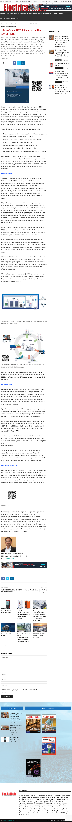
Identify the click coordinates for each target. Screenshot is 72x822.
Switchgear (47, 13)
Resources (9, 13)
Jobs (29, 1)
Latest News (58, 81)
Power (15, 13)
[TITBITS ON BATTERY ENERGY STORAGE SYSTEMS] (40, 627)
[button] (70, 14)
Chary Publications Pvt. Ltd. (9, 820)
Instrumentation (5, 608)
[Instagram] (64, 1)
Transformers (32, 13)
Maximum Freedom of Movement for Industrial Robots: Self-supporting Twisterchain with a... (16, 717)
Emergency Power (6, 631)
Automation (36, 608)
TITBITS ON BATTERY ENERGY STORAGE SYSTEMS (39, 635)
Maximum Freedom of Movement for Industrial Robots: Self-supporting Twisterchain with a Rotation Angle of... (62, 40)
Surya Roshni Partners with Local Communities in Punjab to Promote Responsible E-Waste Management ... (62, 54)
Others (19, 608)
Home (2, 13)
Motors (40, 13)
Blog (17, 1)
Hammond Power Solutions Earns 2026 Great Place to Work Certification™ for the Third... (61, 75)
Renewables (23, 13)
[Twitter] (68, 1)
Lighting (60, 13)
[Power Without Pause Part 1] (8, 627)
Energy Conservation (16, 24)
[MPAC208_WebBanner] (24, 565)
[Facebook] (61, 1)
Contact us (63, 820)
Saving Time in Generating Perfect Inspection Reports (36, 591)
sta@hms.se (10, 558)
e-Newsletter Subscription (45, 1)
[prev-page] (2, 645)
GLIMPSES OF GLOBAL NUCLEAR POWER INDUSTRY (11, 591)
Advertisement (23, 1)
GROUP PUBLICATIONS (48, 708)
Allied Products (4, 18)
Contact (55, 1)
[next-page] (5, 645)
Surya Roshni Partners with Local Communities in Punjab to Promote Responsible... (16, 729)
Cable (54, 13)
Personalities (14, 18)
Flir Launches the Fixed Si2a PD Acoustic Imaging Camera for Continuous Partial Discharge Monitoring (23, 637)
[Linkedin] (66, 1)
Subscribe (34, 1)
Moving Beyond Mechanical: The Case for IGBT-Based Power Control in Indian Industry (23, 614)
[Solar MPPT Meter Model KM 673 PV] (8, 604)
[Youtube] (71, 1)
